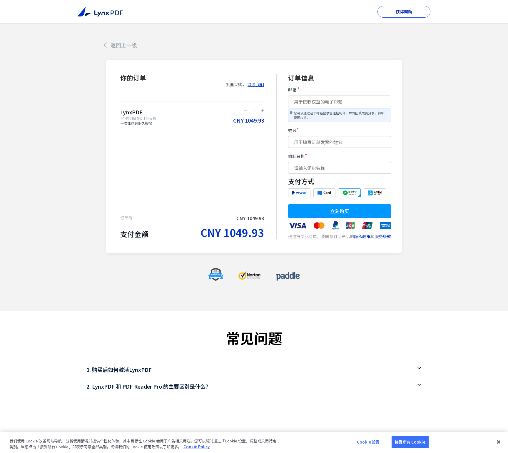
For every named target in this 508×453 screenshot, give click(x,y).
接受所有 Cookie (410, 442)
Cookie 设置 (368, 442)
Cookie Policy (196, 446)
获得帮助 (404, 12)
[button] (254, 369)
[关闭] (498, 441)
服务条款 (383, 236)
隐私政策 (362, 236)
